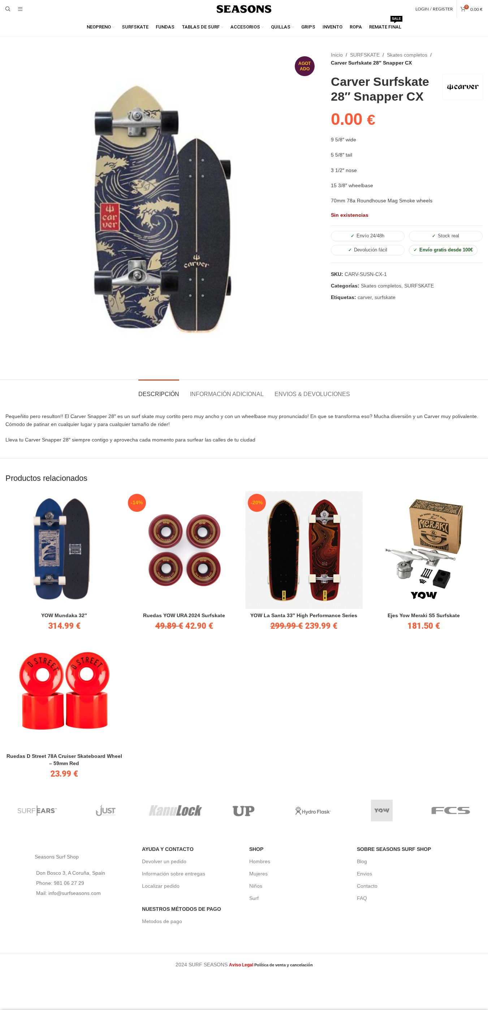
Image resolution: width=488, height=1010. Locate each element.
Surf (254, 898)
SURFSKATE (365, 55)
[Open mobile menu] (20, 9)
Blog (362, 861)
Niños (255, 886)
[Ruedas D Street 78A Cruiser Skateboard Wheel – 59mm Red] (64, 691)
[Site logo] (244, 9)
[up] (244, 810)
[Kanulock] (175, 810)
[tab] (158, 390)
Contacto (367, 886)
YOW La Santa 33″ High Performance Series (303, 615)
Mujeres (258, 874)
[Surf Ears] (37, 810)
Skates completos (407, 55)
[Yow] (381, 810)
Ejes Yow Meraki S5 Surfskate (424, 615)
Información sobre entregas (173, 874)
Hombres (259, 861)
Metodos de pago (162, 921)
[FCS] (450, 810)
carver (365, 297)
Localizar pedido (161, 886)
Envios (364, 874)
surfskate (385, 297)
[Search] (8, 9)
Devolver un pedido (164, 861)
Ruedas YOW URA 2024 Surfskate (184, 615)
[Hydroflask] (312, 810)
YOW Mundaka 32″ (64, 615)
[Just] (106, 810)
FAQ (362, 898)
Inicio (337, 55)
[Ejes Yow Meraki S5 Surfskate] (424, 550)
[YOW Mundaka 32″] (64, 550)
